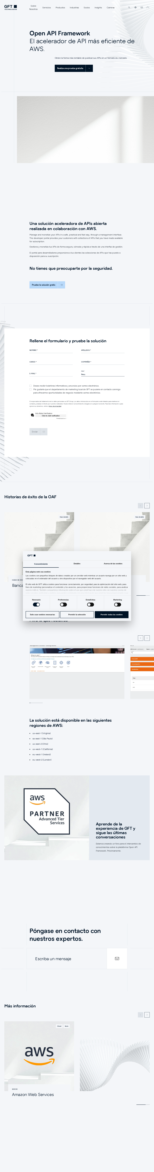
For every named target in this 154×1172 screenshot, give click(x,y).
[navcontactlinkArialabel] (142, 7)
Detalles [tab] (77, 564)
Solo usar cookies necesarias (42, 615)
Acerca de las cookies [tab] (113, 564)
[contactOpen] (117, 958)
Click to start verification (51, 416)
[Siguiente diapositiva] (147, 505)
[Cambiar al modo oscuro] (148, 7)
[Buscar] (129, 7)
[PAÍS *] (103, 374)
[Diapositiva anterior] (140, 638)
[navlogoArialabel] (10, 7)
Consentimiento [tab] (41, 564)
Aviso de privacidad (55, 406)
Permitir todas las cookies (112, 615)
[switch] (63, 605)
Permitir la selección (77, 615)
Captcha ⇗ (61, 418)
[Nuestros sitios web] (135, 7)
